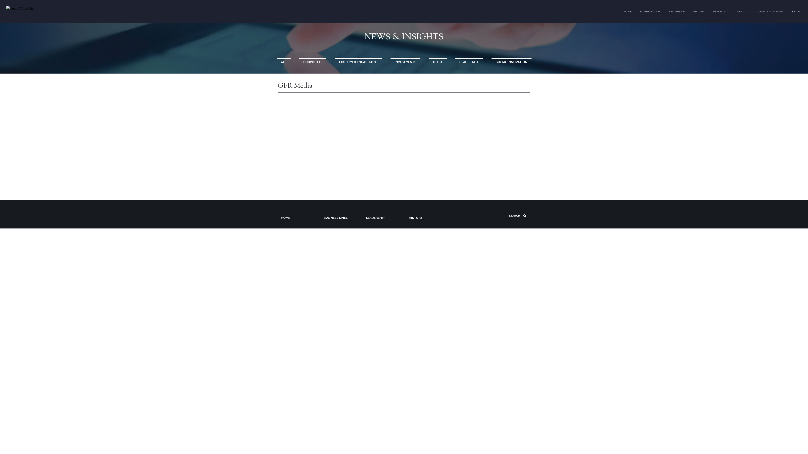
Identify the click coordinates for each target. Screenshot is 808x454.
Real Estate (469, 62)
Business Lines (650, 11)
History (699, 11)
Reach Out (720, 11)
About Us (743, 11)
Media (438, 62)
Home (628, 11)
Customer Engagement (358, 62)
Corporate (312, 62)
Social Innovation (511, 62)
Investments (405, 62)
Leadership (677, 11)
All (283, 62)
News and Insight (771, 11)
